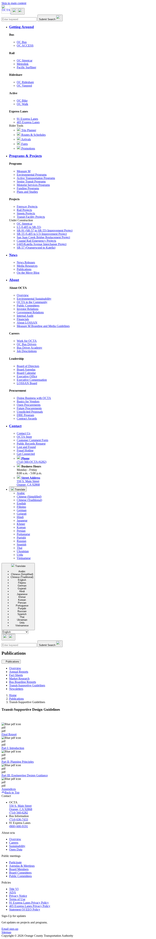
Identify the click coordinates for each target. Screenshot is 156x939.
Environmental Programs (32, 174)
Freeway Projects (27, 206)
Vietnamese (24, 558)
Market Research (19, 678)
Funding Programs (28, 188)
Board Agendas (26, 369)
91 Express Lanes (27, 118)
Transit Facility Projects (31, 216)
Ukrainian (23, 551)
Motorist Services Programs (33, 185)
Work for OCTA (27, 340)
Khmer (21, 524)
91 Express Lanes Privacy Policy (29, 902)
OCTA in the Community (32, 302)
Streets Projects (26, 213)
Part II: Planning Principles (18, 761)
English (21, 503)
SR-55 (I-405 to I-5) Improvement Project (42, 234)
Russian (21, 541)
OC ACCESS (25, 45)
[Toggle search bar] (8, 637)
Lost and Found (26, 447)
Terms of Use (17, 899)
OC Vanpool (24, 85)
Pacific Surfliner (26, 67)
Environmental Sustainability (34, 298)
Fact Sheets (16, 675)
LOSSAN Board (27, 383)
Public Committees (28, 305)
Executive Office (27, 376)
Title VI (13, 889)
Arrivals (26, 139)
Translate (19, 489)
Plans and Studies (27, 191)
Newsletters (16, 688)
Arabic (21, 493)
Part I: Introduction (13, 748)
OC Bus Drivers (26, 344)
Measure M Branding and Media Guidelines (43, 326)
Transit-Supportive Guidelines (27, 685)
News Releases (26, 262)
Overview (23, 295)
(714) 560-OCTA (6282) (31, 460)
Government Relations (30, 312)
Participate (15, 862)
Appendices (9, 789)
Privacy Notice (18, 895)
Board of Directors (28, 366)
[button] (81, 27)
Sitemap (6, 932)
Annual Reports (18, 671)
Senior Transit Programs (31, 181)
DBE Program (25, 415)
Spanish (21, 544)
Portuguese (23, 534)
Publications (24, 269)
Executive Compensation (32, 379)
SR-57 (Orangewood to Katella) (36, 247)
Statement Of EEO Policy (24, 909)
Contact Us (23, 433)
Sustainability (17, 846)
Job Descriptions (27, 351)
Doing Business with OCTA (34, 398)
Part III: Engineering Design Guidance (25, 775)
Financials (23, 319)
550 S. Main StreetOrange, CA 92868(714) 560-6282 (20, 809)
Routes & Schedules (33, 134)
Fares (24, 143)
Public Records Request (31, 443)
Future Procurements (29, 408)
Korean (21, 527)
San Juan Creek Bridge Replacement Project (43, 237)
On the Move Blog (28, 272)
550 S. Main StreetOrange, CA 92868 (28, 481)
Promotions (28, 148)
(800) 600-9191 (18, 826)
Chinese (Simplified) (29, 496)
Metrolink (23, 64)
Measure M (23, 171)
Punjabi (21, 537)
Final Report (9, 734)
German (21, 510)
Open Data (15, 849)
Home (13, 695)
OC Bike (22, 100)
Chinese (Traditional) (29, 500)
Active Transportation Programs (36, 178)
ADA (12, 892)
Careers (13, 842)
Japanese (22, 520)
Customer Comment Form (32, 440)
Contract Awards (27, 418)
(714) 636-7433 (18, 819)
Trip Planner (28, 130)
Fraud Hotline (25, 450)
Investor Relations (27, 309)
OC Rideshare (25, 82)
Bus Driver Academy (29, 347)
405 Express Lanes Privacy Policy (29, 906)
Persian (21, 530)
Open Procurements (29, 404)
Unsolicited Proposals (30, 411)
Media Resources (27, 265)
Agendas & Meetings (22, 865)
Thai (19, 547)
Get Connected (26, 453)
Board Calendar (26, 373)
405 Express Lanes (28, 122)
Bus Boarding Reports (22, 682)
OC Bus (22, 42)
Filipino (21, 506)
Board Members (19, 869)
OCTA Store (24, 436)
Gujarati (21, 513)
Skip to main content (14, 3)
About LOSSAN (27, 322)
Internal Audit (25, 315)
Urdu (20, 554)
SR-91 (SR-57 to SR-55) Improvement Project (44, 230)
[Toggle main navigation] (18, 11)
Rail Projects (24, 210)
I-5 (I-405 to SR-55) (29, 227)
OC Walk (22, 104)
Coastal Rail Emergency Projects (36, 240)
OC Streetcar (24, 60)
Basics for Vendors (28, 401)
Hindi (20, 517)
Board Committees (20, 872)
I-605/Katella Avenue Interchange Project (41, 244)
